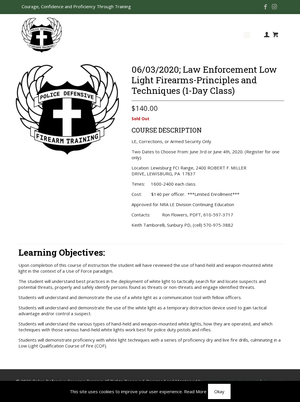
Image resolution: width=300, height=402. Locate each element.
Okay (219, 391)
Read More (195, 391)
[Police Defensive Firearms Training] (42, 34)
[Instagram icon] (274, 7)
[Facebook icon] (265, 7)
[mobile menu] (247, 35)
